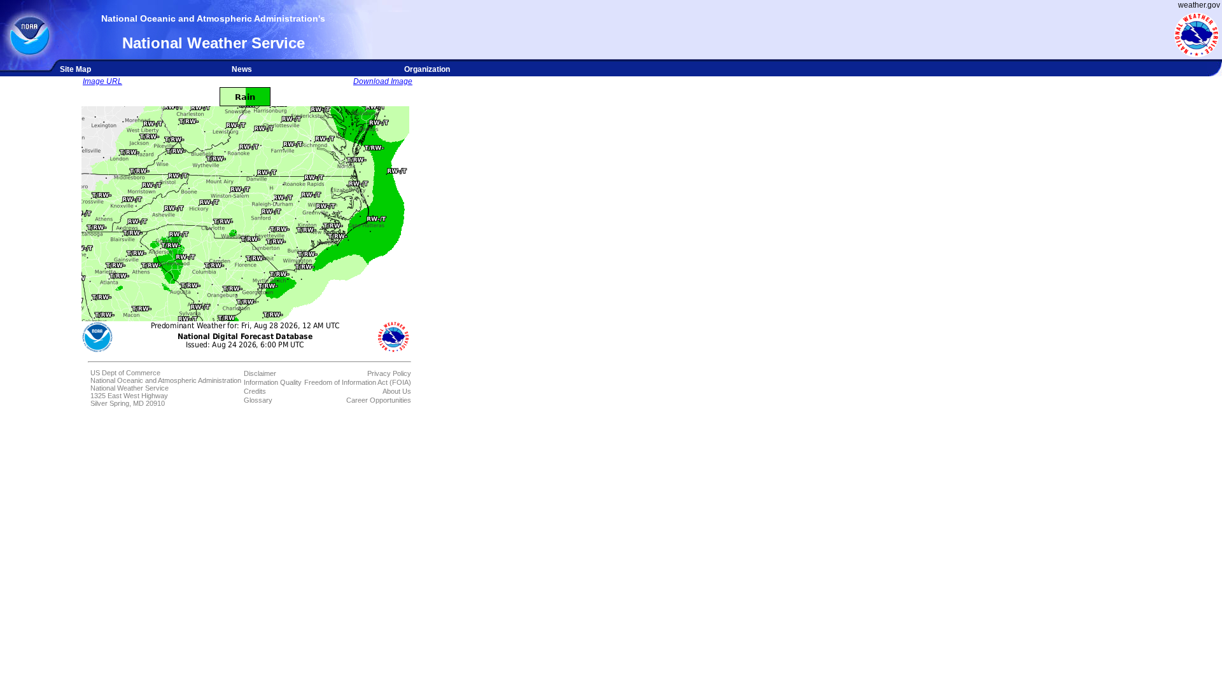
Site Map (75, 69)
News (242, 69)
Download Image (382, 81)
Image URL (102, 81)
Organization (427, 69)
